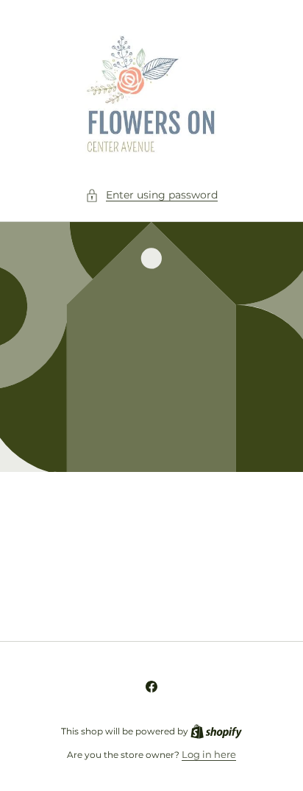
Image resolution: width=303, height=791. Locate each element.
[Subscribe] (260, 594)
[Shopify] (216, 731)
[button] (151, 195)
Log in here (209, 754)
